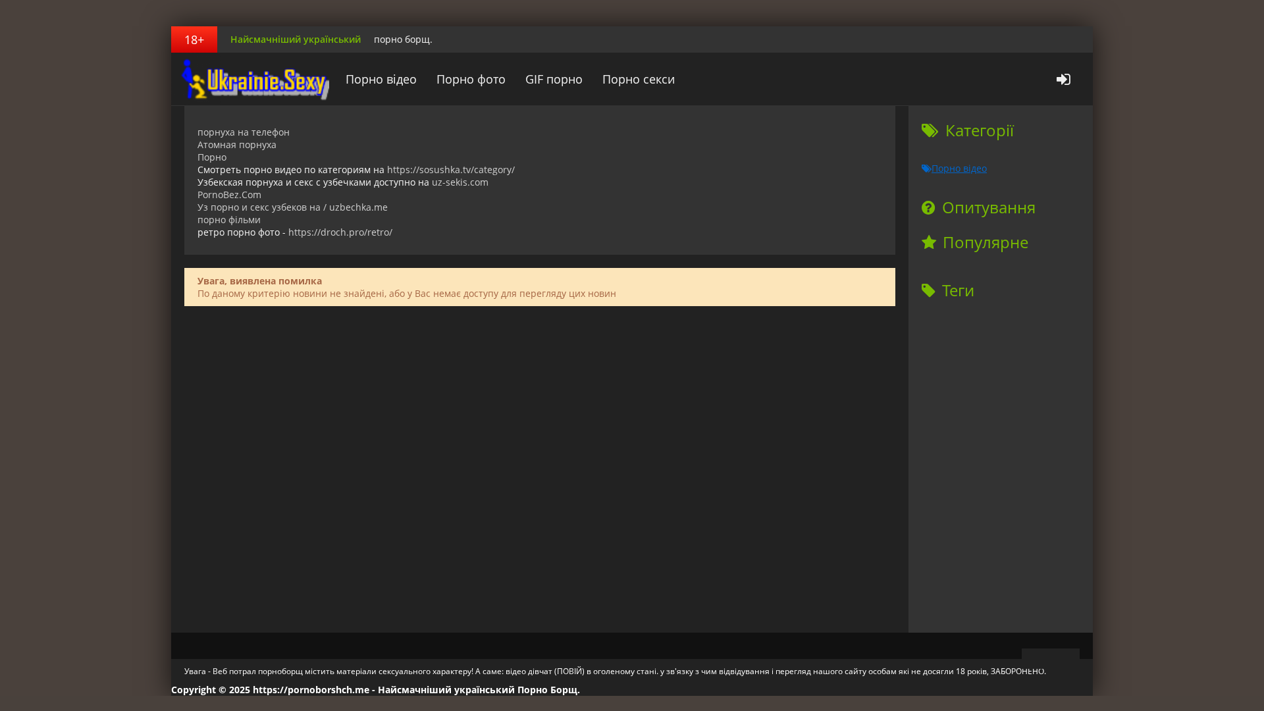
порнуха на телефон (244, 132)
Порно (212, 157)
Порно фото (471, 79)
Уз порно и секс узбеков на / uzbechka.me (293, 207)
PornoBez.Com (229, 194)
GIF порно (554, 79)
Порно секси (638, 79)
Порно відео (381, 79)
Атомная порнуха (237, 144)
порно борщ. (403, 39)
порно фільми (229, 219)
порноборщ (253, 79)
